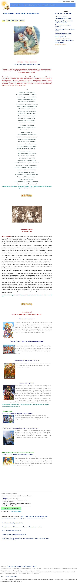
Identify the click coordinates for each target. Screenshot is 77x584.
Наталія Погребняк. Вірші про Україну (12, 523)
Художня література (60, 16)
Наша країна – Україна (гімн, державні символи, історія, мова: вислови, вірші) (64, 40)
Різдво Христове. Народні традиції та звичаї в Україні (21, 566)
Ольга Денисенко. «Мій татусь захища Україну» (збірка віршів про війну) (22, 526)
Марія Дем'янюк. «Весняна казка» (11, 530)
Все (4, 20)
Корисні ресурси (13, 576)
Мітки (37, 5)
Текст (8, 20)
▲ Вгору (13, 5)
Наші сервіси (45, 5)
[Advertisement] (26, 477)
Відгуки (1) (15, 20)
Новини (31, 5)
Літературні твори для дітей (63, 18)
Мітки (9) (22, 20)
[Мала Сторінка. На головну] (5, 9)
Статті (26, 5)
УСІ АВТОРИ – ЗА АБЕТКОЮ (63, 13)
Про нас (53, 5)
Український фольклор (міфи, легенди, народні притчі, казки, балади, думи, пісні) (63, 35)
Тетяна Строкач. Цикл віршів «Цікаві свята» (14, 534)
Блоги (20, 5)
